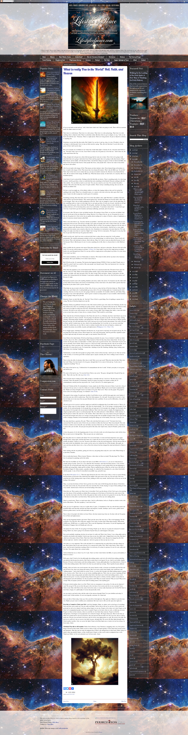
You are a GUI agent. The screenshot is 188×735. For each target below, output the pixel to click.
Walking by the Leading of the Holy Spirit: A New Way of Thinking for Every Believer (138, 77)
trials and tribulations (136, 553)
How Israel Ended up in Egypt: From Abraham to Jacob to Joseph (52, 193)
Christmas (133, 619)
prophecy (133, 497)
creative (132, 413)
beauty (132, 422)
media (131, 589)
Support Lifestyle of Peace (121, 60)
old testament (134, 520)
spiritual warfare (135, 442)
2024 (133, 156)
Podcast (97, 60)
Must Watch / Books (65, 57)
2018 (133, 284)
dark (131, 432)
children (132, 629)
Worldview (112, 57)
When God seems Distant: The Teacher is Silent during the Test (53, 229)
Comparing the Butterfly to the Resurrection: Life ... (138, 224)
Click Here (55, 722)
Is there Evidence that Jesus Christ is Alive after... (138, 232)
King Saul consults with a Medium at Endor (138, 208)
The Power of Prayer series (138, 488)
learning (132, 389)
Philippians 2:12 (101, 327)
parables (132, 403)
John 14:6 (86, 375)
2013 (133, 299)
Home (44, 57)
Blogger (100, 732)
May (135, 184)
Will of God (133, 556)
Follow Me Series (135, 507)
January (136, 268)
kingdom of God (135, 513)
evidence (132, 632)
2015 (133, 293)
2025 (133, 153)
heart (131, 649)
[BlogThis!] (70, 692)
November (137, 165)
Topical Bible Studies (136, 366)
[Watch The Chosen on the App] (49, 375)
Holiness (122, 57)
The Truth (107, 60)
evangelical (133, 386)
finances (132, 635)
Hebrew (132, 452)
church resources (135, 599)
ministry (132, 347)
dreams (132, 579)
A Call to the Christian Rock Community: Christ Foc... (138, 248)
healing (132, 503)
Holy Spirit (133, 510)
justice (132, 609)
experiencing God (135, 449)
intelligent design (135, 436)
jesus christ (133, 310)
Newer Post (66, 701)
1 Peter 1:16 (110, 327)
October (136, 168)
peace (131, 482)
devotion (132, 360)
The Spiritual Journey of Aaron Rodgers (51, 177)
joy (131, 655)
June (135, 180)
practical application (136, 353)
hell (73, 694)
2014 (133, 296)
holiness (132, 376)
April (135, 187)
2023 (133, 159)
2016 (133, 290)
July (135, 177)
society (132, 350)
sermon (132, 314)
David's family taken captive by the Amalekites (52, 159)
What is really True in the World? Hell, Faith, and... (137, 192)
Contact (143, 60)
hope (131, 583)
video (131, 409)
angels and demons (136, 625)
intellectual (133, 356)
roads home (133, 523)
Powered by (46, 266)
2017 (133, 287)
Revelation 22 (104, 461)
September (137, 171)
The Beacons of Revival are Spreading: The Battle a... (138, 240)
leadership (133, 462)
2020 (133, 278)
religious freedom (135, 536)
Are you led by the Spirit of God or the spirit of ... (137, 200)
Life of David (134, 399)
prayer (132, 380)
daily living (133, 340)
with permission (63, 728)
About (135, 60)
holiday (132, 396)
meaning (132, 323)
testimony (133, 426)
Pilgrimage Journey (75, 60)
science (132, 406)
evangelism (133, 393)
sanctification (134, 546)
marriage (132, 517)
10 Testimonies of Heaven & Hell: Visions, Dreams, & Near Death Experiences (49, 141)
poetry (132, 566)
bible (131, 317)
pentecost (133, 662)
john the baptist (135, 606)
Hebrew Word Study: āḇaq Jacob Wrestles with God (53, 106)
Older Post (123, 701)
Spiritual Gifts (134, 622)
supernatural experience (137, 672)
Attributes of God (135, 465)
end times (133, 500)
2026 (133, 150)
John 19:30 (94, 391)
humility (132, 586)
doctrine (132, 383)
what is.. (132, 419)
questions (133, 485)
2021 (133, 275)
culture (132, 373)
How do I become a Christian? (95, 57)
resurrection (133, 573)
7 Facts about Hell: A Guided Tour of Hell (52, 74)
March (136, 262)
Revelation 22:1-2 (75, 474)
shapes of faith (134, 526)
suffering (132, 455)
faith (131, 475)
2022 (133, 272)
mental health (134, 416)
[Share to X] (71, 692)
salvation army (134, 370)
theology (132, 337)
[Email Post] (66, 692)
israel (131, 652)
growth (132, 343)
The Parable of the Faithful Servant (52, 211)
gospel (67, 694)
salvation (132, 668)
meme (131, 658)
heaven (71, 694)
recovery (132, 616)
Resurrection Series (136, 530)
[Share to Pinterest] (74, 692)
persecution (133, 543)
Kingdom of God (60, 60)
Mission (52, 57)
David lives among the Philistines (137, 256)
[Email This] (69, 692)
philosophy (133, 320)
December (137, 162)
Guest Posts (133, 596)
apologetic (133, 330)
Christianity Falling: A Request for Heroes (53, 89)
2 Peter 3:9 (92, 249)
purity (132, 665)
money (132, 612)
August (136, 174)
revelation (133, 472)
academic (132, 429)
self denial (133, 592)
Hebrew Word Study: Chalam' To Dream (53, 123)
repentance (133, 569)
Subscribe (50, 262)
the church (133, 327)
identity (132, 602)
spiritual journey (135, 333)
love (131, 479)
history (132, 469)
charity (132, 533)
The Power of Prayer (135, 57)
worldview (133, 540)
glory (131, 642)
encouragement (134, 363)
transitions (133, 550)
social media (133, 576)
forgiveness (133, 639)
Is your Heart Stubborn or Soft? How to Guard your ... (138, 216)
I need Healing (46, 60)
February (137, 265)
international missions (137, 559)
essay (131, 439)
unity (131, 675)
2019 (133, 281)
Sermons (88, 60)
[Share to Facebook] (73, 692)
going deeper (134, 645)
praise (131, 493)
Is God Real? (79, 57)
